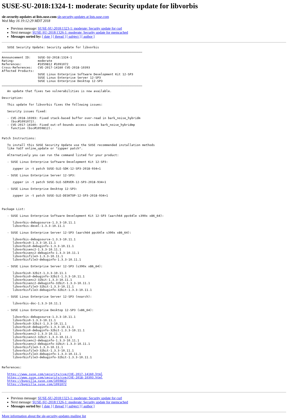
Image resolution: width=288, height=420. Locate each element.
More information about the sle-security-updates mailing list (44, 416)
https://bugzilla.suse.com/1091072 (37, 384)
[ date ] (47, 36)
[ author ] (87, 36)
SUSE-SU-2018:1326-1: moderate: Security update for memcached (80, 32)
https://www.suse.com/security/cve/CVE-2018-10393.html (55, 377)
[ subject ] (74, 36)
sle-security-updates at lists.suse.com (83, 17)
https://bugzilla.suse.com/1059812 (37, 380)
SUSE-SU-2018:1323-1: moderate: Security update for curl (80, 28)
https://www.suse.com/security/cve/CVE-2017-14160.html (55, 374)
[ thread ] (59, 36)
